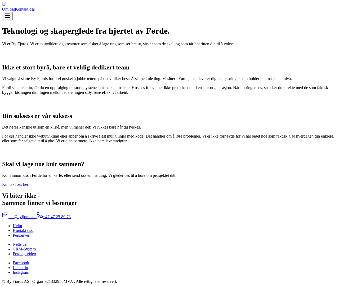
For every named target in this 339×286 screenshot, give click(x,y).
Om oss (8, 9)
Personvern (22, 235)
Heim (17, 225)
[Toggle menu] (7, 16)
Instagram (21, 272)
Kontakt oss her (15, 184)
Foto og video (24, 254)
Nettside (19, 244)
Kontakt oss (23, 230)
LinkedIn (20, 267)
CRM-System (24, 249)
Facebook (21, 263)
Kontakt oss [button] (25, 9)
